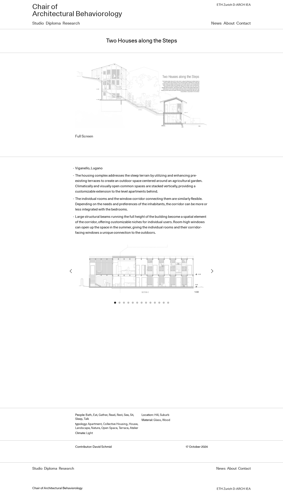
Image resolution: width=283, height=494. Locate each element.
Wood (166, 420)
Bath (89, 415)
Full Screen (84, 136)
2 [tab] (119, 302)
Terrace (123, 428)
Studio (38, 23)
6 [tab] (137, 302)
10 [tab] (154, 302)
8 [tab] (146, 302)
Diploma (53, 23)
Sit (131, 415)
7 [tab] (141, 302)
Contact (243, 23)
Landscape (82, 428)
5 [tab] (132, 302)
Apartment (95, 424)
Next (212, 271)
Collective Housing (115, 424)
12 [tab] (163, 302)
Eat (95, 415)
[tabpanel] (141, 271)
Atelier (134, 428)
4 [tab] (128, 302)
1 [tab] (115, 302)
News (216, 23)
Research (71, 23)
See (126, 415)
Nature (95, 428)
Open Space (109, 428)
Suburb (164, 415)
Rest (119, 415)
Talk (86, 419)
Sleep (78, 419)
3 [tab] (123, 302)
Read (112, 415)
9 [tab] (150, 302)
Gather (103, 415)
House (133, 424)
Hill (156, 415)
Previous (70, 271)
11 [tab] (159, 302)
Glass (157, 420)
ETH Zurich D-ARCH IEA (234, 4)
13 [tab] (168, 302)
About (229, 23)
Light (89, 433)
